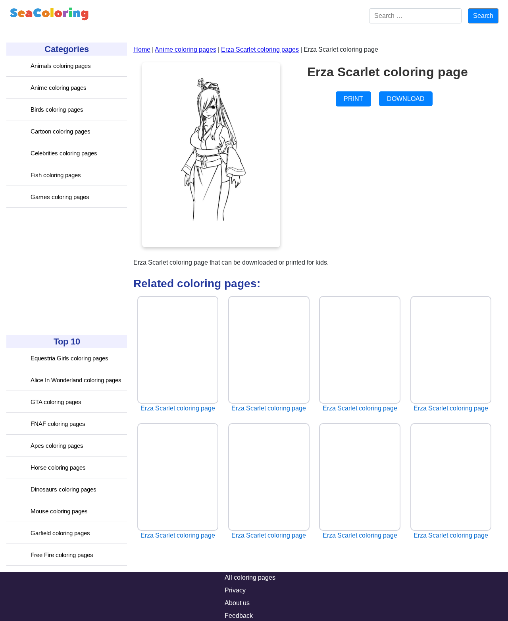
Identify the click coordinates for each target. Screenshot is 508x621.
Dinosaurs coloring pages (63, 489)
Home (141, 49)
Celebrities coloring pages (64, 153)
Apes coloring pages (57, 445)
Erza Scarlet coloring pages (260, 49)
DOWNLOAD (406, 98)
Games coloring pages (60, 196)
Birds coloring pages (57, 109)
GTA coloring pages (56, 402)
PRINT (353, 98)
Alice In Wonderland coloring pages (76, 380)
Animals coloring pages (61, 65)
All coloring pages (250, 577)
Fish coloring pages (56, 175)
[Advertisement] (65, 271)
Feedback (239, 615)
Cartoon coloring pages (60, 131)
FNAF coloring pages (58, 423)
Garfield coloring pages (60, 533)
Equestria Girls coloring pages (69, 358)
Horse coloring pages (58, 467)
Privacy (235, 590)
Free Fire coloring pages (62, 554)
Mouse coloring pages (59, 511)
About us (237, 603)
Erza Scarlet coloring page (177, 408)
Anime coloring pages (59, 87)
